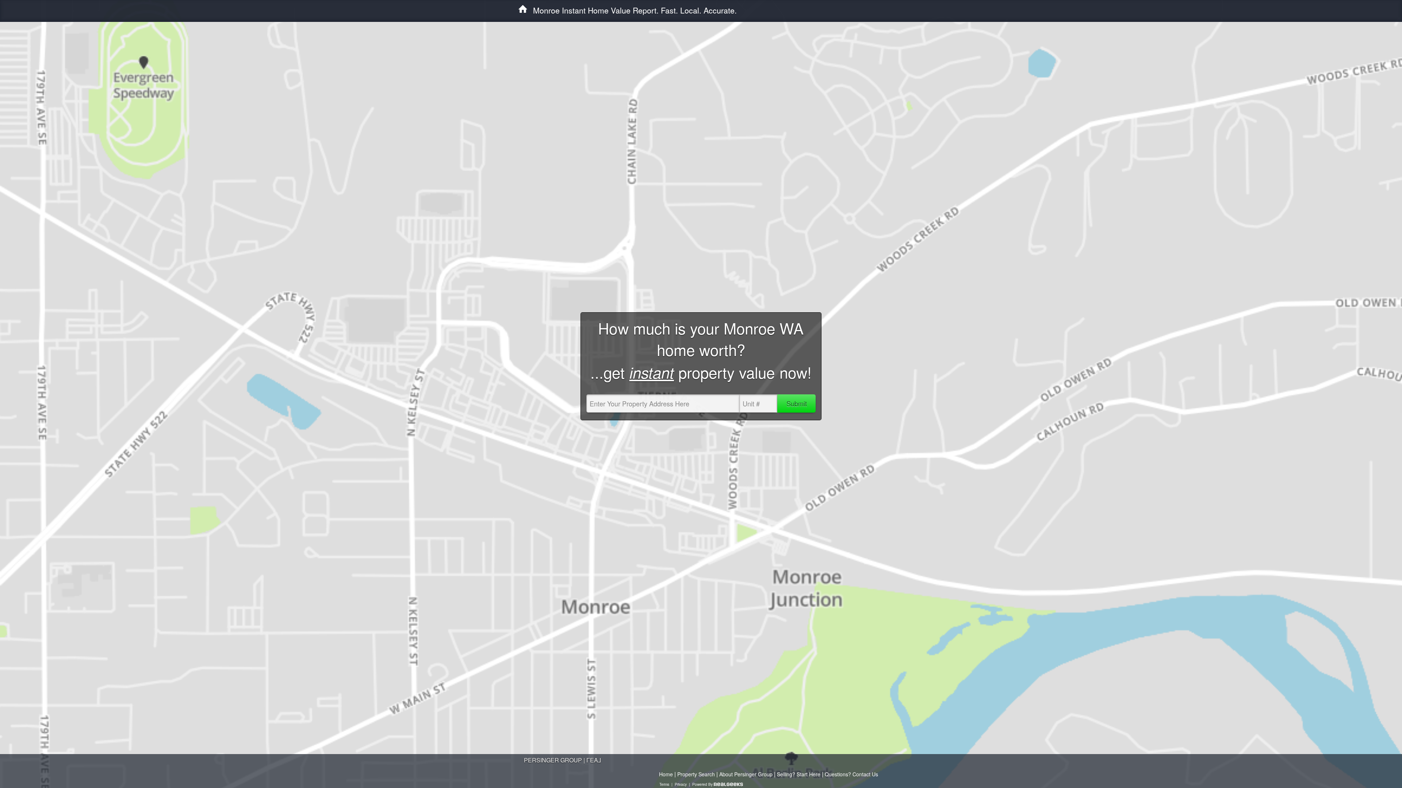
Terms (664, 784)
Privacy (681, 784)
